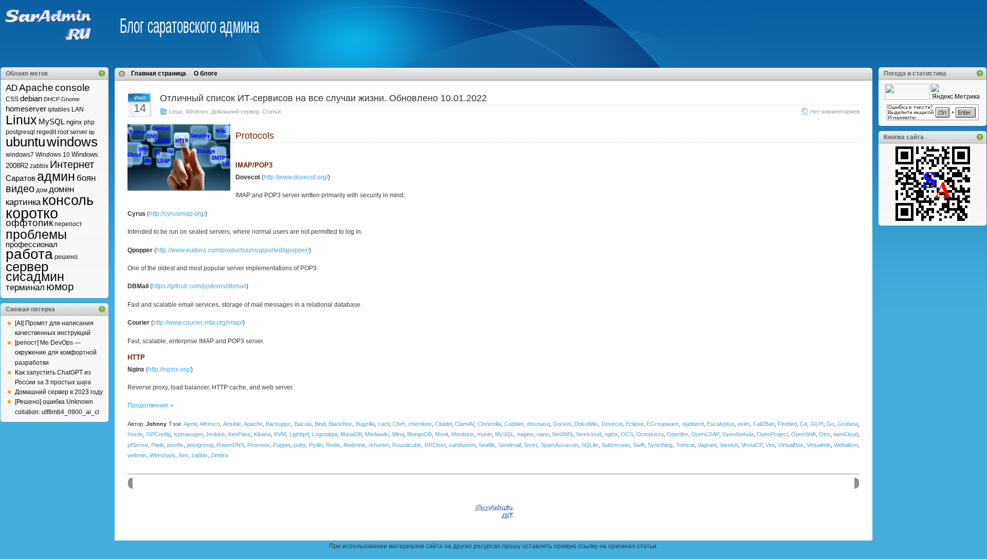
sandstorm (462, 445)
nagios (525, 434)
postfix (175, 445)
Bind (320, 424)
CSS (12, 99)
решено (66, 256)
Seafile (487, 445)
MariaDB (351, 434)
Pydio (316, 445)
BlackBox (340, 424)
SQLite (589, 445)
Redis (333, 445)
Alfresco (209, 424)
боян (86, 178)
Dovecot (612, 424)
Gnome (70, 99)
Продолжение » (150, 405)
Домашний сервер (235, 111)
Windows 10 (52, 154)
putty (299, 445)
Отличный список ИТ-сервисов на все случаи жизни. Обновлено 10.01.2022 (323, 98)
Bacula (303, 424)
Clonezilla (489, 424)
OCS (627, 434)
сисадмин (35, 277)
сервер (27, 266)
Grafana (847, 424)
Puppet (281, 445)
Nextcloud (588, 434)
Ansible (232, 424)
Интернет (72, 164)
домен (61, 189)
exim (744, 424)
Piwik (157, 445)
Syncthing (660, 445)
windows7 (20, 154)
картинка (23, 202)
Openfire (677, 434)
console (72, 87)
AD (11, 88)
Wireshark (162, 455)
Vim (770, 445)
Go (830, 424)
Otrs (824, 434)
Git (803, 424)
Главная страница (158, 73)
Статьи (271, 111)
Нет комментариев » (837, 111)
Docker (562, 424)
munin (484, 434)
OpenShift (803, 434)
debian (31, 99)
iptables (59, 109)
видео (20, 188)
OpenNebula (738, 434)
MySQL (52, 121)
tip (92, 132)
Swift (639, 445)
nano (543, 434)
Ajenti (190, 424)
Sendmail (509, 445)
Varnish (729, 445)
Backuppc (278, 424)
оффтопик (29, 222)
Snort (530, 445)
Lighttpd (299, 434)
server (78, 132)
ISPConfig (158, 434)
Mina (398, 434)
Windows (197, 111)
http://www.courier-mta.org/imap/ (198, 322)
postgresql (20, 132)
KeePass (239, 434)
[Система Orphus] (933, 118)
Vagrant (707, 445)
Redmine (354, 445)
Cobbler (513, 424)
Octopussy (650, 434)
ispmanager (188, 434)
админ (56, 176)
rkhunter (379, 445)
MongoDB (419, 434)
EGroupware (663, 424)
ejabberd (693, 424)
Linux (21, 120)
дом (41, 190)
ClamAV (464, 424)
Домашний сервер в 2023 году (59, 392)
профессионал (32, 244)
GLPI (817, 424)
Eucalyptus (721, 424)
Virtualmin (819, 445)
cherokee (420, 424)
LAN (77, 109)
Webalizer (846, 445)
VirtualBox (790, 445)
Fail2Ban (764, 424)
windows (72, 142)
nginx (74, 122)
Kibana (262, 434)
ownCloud (845, 434)
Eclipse (635, 424)
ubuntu (25, 142)
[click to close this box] (102, 73)
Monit (441, 434)
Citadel (443, 424)
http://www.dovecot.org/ (296, 177)
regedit (46, 132)
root (63, 132)
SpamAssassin (559, 445)
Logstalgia (324, 434)
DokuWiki (586, 424)
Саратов (20, 178)
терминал (25, 287)
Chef (399, 424)
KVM (280, 434)
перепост (68, 224)
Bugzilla (365, 424)
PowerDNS (230, 445)
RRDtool (435, 445)
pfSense (137, 445)
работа (29, 254)
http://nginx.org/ (169, 369)
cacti (384, 424)
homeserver (26, 109)
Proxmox (258, 445)
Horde (135, 434)
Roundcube (406, 445)
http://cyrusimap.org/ (177, 213)
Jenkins (215, 434)
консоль (68, 200)
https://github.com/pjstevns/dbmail (199, 286)
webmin (137, 455)
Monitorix (462, 434)
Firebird (787, 424)
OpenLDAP (705, 434)
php (89, 122)
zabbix (39, 166)
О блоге (205, 73)
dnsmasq (538, 424)
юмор (60, 287)
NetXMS (562, 434)
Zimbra (219, 455)
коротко (32, 212)
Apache (36, 87)
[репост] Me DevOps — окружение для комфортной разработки (56, 352)
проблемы (36, 234)
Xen (183, 455)
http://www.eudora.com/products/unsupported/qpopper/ (232, 250)
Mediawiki (377, 434)
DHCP (52, 99)
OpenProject (772, 434)
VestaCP (751, 445)
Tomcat (685, 445)
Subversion (615, 445)
